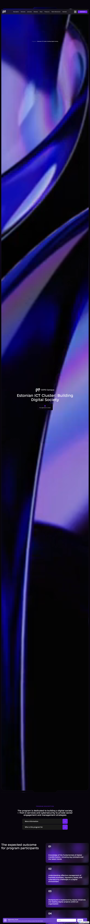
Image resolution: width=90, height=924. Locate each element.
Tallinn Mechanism (55, 11)
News (41, 11)
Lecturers (29, 11)
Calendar (64, 11)
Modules (36, 11)
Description (16, 11)
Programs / (34, 41)
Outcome (23, 11)
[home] (4, 11)
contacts (82, 11)
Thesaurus (46, 11)
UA (75, 11)
